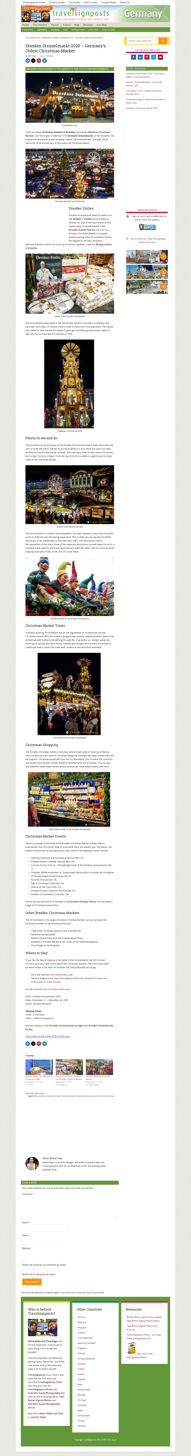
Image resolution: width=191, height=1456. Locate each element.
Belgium (82, 1322)
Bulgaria (82, 1327)
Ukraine (82, 1426)
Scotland (82, 1405)
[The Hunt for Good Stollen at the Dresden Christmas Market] (69, 1067)
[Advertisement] (46, 223)
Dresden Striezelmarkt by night (66, 1025)
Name (26, 1222)
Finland (81, 1363)
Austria (81, 1317)
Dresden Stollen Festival (43, 865)
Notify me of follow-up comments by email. (44, 1265)
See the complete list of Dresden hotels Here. (47, 989)
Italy (80, 1384)
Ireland (81, 1379)
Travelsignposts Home (34, 2)
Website (26, 1248)
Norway (81, 1395)
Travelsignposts (36, 1375)
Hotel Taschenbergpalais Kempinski (66, 978)
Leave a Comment (46, 56)
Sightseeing (39, 1093)
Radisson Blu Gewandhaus (54, 974)
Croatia (81, 1332)
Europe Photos (108, 2)
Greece (81, 1374)
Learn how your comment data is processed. (82, 1292)
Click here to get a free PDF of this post (47, 1036)
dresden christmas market (65, 1096)
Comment (28, 1194)
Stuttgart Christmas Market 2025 (142, 108)
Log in (114, 1440)
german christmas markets (103, 1096)
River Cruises (90, 2)
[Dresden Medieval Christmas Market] (99, 1067)
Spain (80, 1410)
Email (26, 1235)
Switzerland (83, 1415)
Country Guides (57, 2)
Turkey (81, 1420)
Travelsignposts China (50, 1382)
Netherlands (84, 1389)
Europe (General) (86, 1358)
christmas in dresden (46, 1096)
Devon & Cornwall (87, 1343)
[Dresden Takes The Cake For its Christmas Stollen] (39, 1067)
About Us (125, 2)
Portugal (82, 1400)
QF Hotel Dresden (52, 982)
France (81, 1369)
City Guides (74, 2)
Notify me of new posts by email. (38, 1274)
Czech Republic (85, 1338)
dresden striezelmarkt (84, 1096)
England (82, 1348)
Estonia (81, 1353)
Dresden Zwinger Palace (83, 901)
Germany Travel (95, 13)
